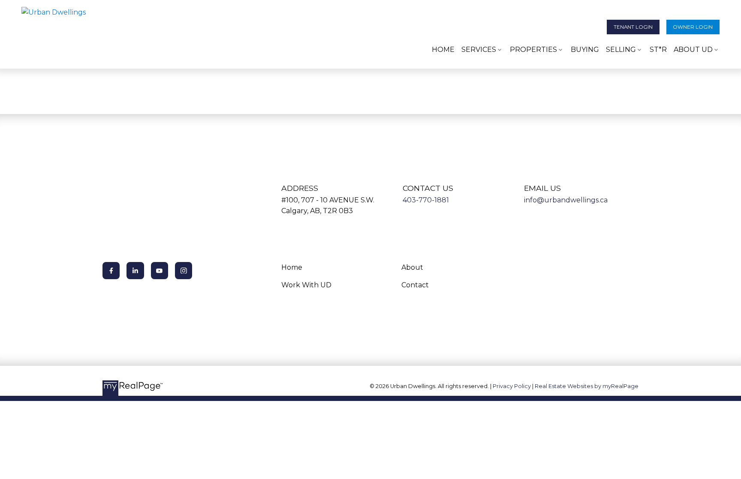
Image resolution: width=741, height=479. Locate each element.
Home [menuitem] (443, 49)
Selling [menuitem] (621, 49)
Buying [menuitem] (585, 49)
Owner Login (693, 27)
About (412, 267)
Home (291, 267)
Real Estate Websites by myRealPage (587, 386)
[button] (633, 27)
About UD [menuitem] (693, 49)
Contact (415, 285)
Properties (533, 49)
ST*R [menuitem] (658, 49)
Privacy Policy (512, 386)
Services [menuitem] (478, 49)
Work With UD (306, 285)
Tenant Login (633, 27)
